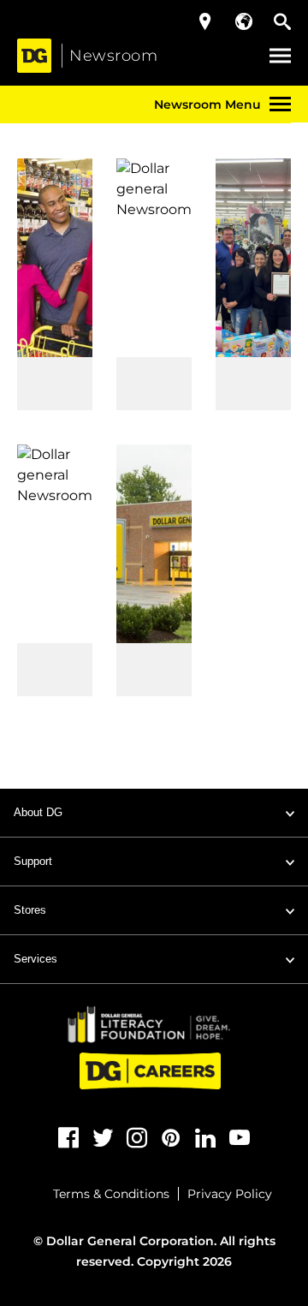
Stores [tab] (30, 909)
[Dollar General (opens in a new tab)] (34, 56)
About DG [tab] (38, 812)
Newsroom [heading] (113, 55)
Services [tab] (35, 958)
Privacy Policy (229, 1194)
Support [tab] (33, 861)
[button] (280, 56)
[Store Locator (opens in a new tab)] (205, 21)
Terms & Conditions (111, 1194)
